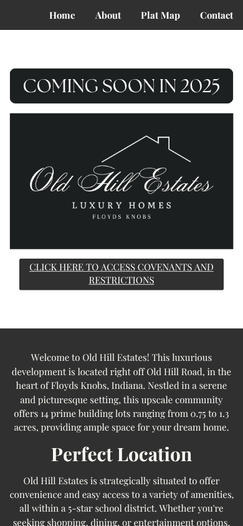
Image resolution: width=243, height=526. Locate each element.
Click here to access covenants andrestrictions (121, 273)
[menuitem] (62, 16)
